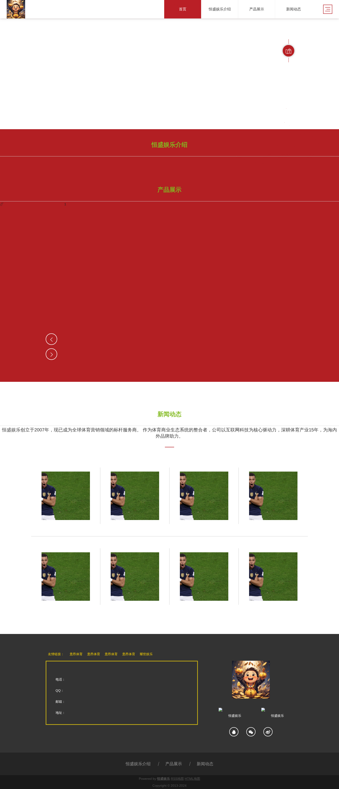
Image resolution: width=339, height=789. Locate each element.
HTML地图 (192, 778)
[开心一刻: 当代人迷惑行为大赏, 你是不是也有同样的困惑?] (65, 576)
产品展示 (173, 764)
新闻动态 (205, 764)
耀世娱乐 (146, 654)
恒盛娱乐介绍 (138, 764)
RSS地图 (177, 778)
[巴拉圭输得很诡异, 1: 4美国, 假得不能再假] (65, 496)
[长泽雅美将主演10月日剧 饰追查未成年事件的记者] (204, 576)
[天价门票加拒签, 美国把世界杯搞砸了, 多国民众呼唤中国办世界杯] (204, 496)
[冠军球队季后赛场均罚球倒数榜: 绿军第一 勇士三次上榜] (135, 496)
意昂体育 (76, 654)
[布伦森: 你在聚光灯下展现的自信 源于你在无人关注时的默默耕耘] (273, 496)
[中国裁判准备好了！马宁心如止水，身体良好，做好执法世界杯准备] (135, 576)
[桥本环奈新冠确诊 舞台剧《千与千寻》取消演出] (273, 576)
